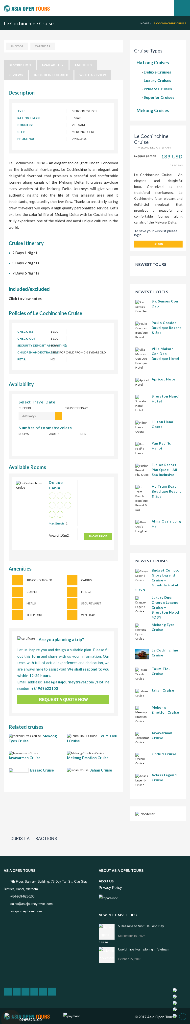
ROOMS (24, 433)
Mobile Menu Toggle (182, 8)
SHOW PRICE (98, 536)
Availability (53, 65)
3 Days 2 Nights (25, 263)
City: (21, 132)
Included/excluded (51, 75)
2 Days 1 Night (24, 252)
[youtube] (34, 992)
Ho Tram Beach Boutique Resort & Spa (166, 491)
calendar (43, 46)
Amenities (83, 65)
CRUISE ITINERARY (76, 408)
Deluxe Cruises (157, 72)
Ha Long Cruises (153, 62)
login (158, 244)
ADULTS (54, 433)
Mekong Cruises (153, 110)
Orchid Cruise (164, 754)
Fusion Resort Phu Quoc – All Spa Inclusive (164, 470)
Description (20, 65)
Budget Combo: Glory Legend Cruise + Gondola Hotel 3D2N (157, 580)
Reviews (16, 75)
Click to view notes (25, 298)
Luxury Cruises (157, 80)
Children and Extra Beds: (38, 352)
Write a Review (92, 75)
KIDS (83, 433)
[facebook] (17, 992)
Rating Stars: (28, 118)
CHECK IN (25, 408)
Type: (21, 111)
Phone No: (25, 139)
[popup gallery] (29, 490)
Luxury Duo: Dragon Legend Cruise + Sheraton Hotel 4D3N (165, 607)
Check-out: (26, 338)
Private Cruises (158, 88)
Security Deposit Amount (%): (42, 345)
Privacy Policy (110, 887)
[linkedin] (25, 992)
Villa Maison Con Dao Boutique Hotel (165, 354)
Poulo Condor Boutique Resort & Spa (166, 328)
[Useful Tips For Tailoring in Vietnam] (107, 955)
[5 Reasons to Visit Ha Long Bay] (107, 932)
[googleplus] (8, 992)
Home (145, 23)
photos (17, 46)
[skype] (52, 992)
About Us (106, 881)
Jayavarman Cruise (25, 757)
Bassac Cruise (42, 770)
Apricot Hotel (164, 379)
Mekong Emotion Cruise (88, 757)
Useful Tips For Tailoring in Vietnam (143, 949)
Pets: (21, 359)
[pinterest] (43, 992)
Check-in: (25, 331)
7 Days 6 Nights (25, 273)
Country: (25, 125)
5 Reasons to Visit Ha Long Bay (141, 926)
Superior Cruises (159, 97)
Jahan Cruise (101, 770)
